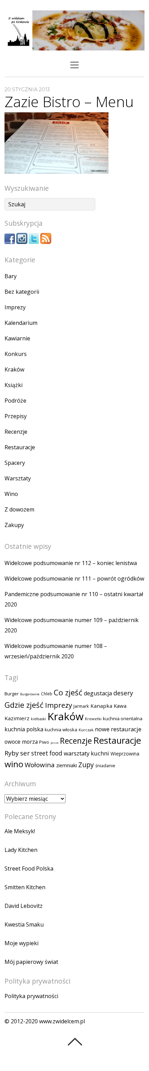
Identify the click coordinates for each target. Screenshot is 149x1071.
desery (123, 693)
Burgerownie (30, 694)
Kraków (14, 369)
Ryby (12, 753)
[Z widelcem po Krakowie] (74, 46)
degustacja (98, 693)
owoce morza (21, 741)
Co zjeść (68, 692)
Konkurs (16, 354)
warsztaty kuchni (86, 753)
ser (25, 753)
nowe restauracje (118, 729)
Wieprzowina (125, 754)
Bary (11, 276)
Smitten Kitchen (25, 887)
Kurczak (86, 729)
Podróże (15, 400)
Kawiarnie (17, 338)
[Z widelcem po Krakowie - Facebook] (10, 242)
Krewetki (93, 718)
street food (46, 753)
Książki (14, 385)
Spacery (15, 463)
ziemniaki (66, 765)
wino (14, 764)
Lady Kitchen (21, 850)
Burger (12, 693)
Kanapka (101, 705)
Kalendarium (21, 323)
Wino (11, 494)
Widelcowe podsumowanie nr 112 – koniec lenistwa (71, 563)
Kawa (120, 705)
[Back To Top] (75, 1041)
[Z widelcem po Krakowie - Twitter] (34, 242)
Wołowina (40, 764)
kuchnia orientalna (122, 718)
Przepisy (16, 416)
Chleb (46, 694)
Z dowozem (19, 509)
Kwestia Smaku (24, 924)
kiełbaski (38, 718)
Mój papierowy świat (31, 962)
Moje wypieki (21, 943)
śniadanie (105, 766)
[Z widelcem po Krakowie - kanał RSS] (45, 242)
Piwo (44, 742)
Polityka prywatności (31, 996)
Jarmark (81, 706)
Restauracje (20, 447)
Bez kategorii (22, 291)
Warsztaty (18, 478)
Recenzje (16, 431)
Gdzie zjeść (24, 704)
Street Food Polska (29, 868)
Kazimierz (17, 718)
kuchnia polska (24, 729)
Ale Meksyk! (20, 831)
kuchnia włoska (61, 729)
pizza (55, 742)
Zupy (86, 764)
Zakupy (14, 525)
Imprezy (15, 307)
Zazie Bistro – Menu (69, 101)
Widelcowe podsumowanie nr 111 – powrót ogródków (74, 578)
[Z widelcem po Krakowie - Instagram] (21, 242)
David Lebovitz (24, 906)
